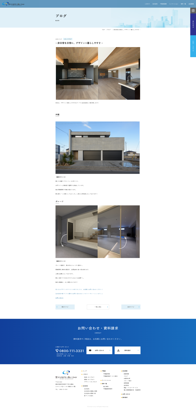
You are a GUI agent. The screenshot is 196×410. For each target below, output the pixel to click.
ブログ (108, 29)
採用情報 (126, 383)
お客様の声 (127, 378)
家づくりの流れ (88, 396)
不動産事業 (106, 374)
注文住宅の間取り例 (90, 393)
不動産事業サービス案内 (110, 376)
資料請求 (127, 350)
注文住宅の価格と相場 (90, 391)
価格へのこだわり (89, 379)
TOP (103, 29)
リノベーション (173, 4)
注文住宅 (86, 389)
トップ (85, 371)
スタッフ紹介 (128, 381)
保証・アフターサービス (131, 388)
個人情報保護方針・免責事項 (132, 390)
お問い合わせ (59, 298)
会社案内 (126, 385)
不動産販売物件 (107, 389)
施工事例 (105, 386)
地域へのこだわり (89, 377)
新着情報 (126, 374)
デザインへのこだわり (90, 382)
